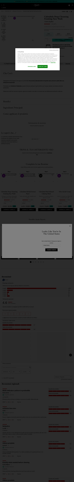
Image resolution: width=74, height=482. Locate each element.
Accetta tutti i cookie (42, 66)
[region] (37, 59)
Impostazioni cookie (32, 66)
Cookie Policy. (53, 62)
